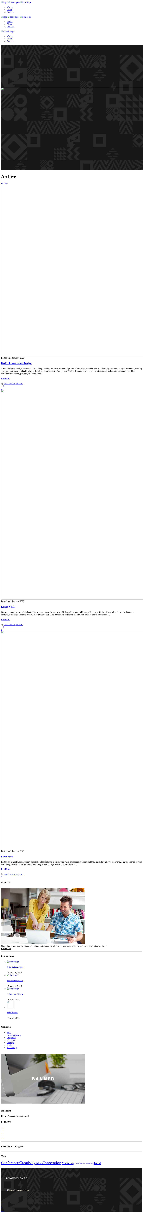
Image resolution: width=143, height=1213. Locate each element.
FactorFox (7, 856)
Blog (9, 1032)
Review (82, 1163)
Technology (12, 1047)
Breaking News (14, 1035)
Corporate (11, 1037)
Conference (10, 1163)
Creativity (27, 1162)
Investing (11, 1040)
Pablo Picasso (12, 1013)
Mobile (77, 1163)
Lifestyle (10, 1042)
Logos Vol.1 (8, 606)
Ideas (39, 1163)
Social (9, 1045)
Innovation (52, 1162)
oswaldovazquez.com (13, 383)
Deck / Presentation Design (16, 363)
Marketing (68, 1163)
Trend (97, 1163)
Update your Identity (15, 994)
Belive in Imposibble (15, 967)
